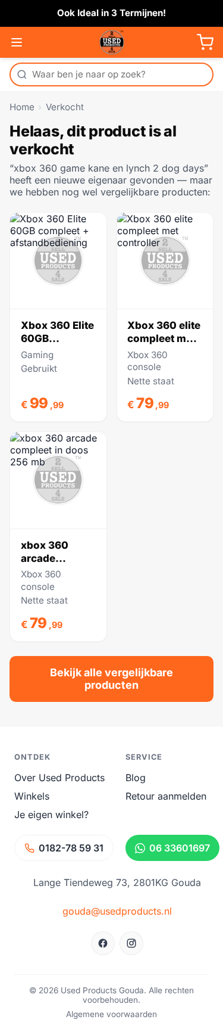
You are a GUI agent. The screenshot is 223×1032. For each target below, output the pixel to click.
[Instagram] (131, 943)
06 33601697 (179, 848)
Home (22, 107)
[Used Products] (112, 42)
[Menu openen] (17, 42)
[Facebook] (103, 943)
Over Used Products (59, 778)
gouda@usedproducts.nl (117, 911)
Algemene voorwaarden (111, 1014)
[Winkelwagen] (205, 42)
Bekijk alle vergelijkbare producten (111, 678)
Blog (135, 778)
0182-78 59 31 (71, 848)
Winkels (31, 796)
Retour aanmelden (165, 796)
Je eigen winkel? (51, 814)
